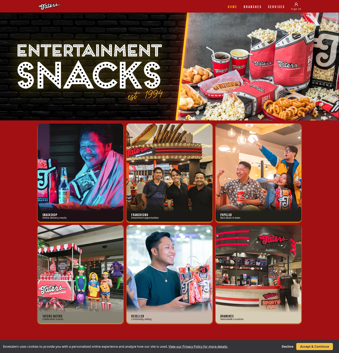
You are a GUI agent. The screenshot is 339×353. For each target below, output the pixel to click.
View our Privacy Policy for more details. (198, 346)
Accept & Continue (314, 346)
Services (276, 7)
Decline (287, 346)
